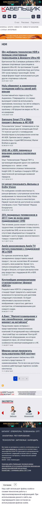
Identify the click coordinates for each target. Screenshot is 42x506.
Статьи (4, 29)
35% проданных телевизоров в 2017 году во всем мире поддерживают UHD (19, 217)
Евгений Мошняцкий (28, 415)
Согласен (7, 485)
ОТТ (37, 431)
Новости (18, 27)
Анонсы (3, 27)
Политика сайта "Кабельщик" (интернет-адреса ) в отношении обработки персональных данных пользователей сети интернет (21, 466)
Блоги (10, 27)
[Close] (15, 484)
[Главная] (21, 9)
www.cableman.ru (11, 449)
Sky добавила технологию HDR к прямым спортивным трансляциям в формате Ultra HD (21, 55)
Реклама (25, 22)
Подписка (35, 22)
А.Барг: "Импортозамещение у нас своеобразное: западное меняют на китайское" (19, 319)
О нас (17, 22)
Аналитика (7, 435)
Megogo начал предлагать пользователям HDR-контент (18, 352)
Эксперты (7, 401)
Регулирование (22, 435)
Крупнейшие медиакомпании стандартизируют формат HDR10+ (19, 282)
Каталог (6, 431)
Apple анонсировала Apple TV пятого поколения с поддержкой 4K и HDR (21, 249)
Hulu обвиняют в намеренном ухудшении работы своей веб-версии (19, 88)
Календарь (33, 440)
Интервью (12, 29)
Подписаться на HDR (3, 385)
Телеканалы (29, 431)
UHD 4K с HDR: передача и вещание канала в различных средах (19, 153)
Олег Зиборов (13, 415)
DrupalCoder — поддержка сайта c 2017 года (16, 470)
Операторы (16, 431)
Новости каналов (30, 27)
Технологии (8, 440)
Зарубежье (21, 440)
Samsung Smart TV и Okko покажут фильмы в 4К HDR (17, 121)
